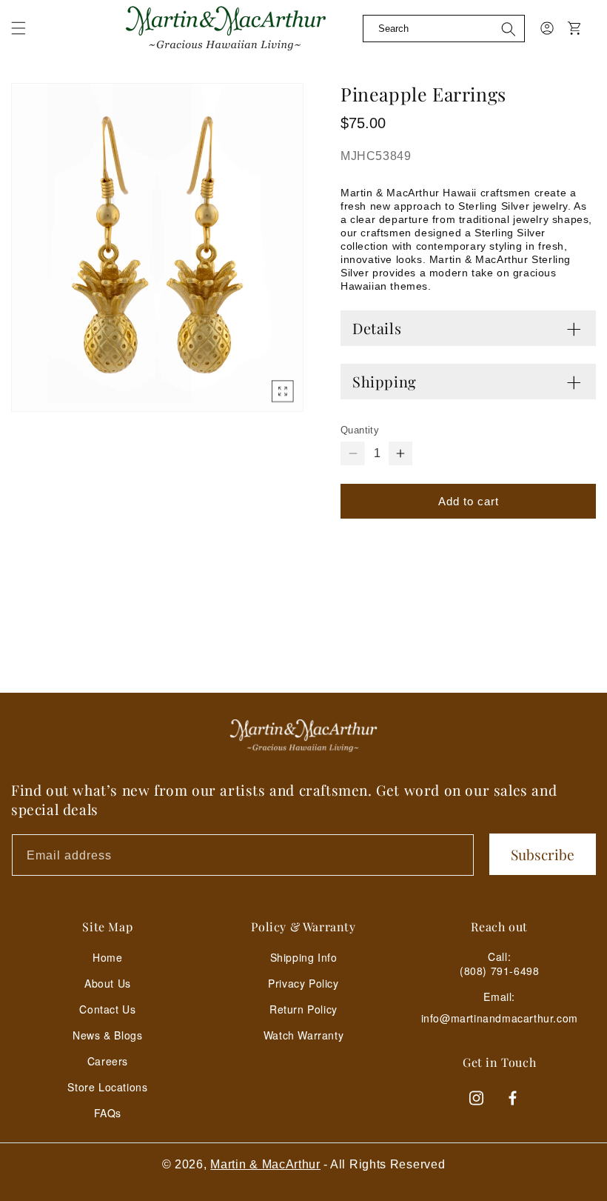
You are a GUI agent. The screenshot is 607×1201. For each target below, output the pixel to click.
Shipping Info (304, 957)
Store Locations (107, 1086)
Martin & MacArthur (265, 1164)
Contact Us (107, 1009)
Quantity (360, 430)
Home (107, 957)
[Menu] (27, 37)
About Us (107, 983)
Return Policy (303, 1009)
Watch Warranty (303, 1035)
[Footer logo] (303, 735)
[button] (18, 28)
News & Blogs (107, 1035)
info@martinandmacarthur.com (499, 1018)
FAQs (107, 1112)
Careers (107, 1061)
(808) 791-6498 (499, 970)
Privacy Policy (303, 983)
